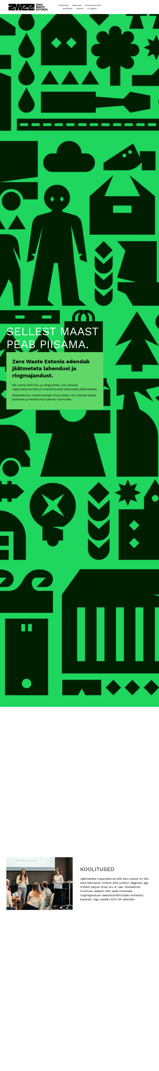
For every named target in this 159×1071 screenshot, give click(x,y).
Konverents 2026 (93, 5)
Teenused (76, 5)
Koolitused (63, 5)
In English (92, 8)
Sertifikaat (67, 8)
